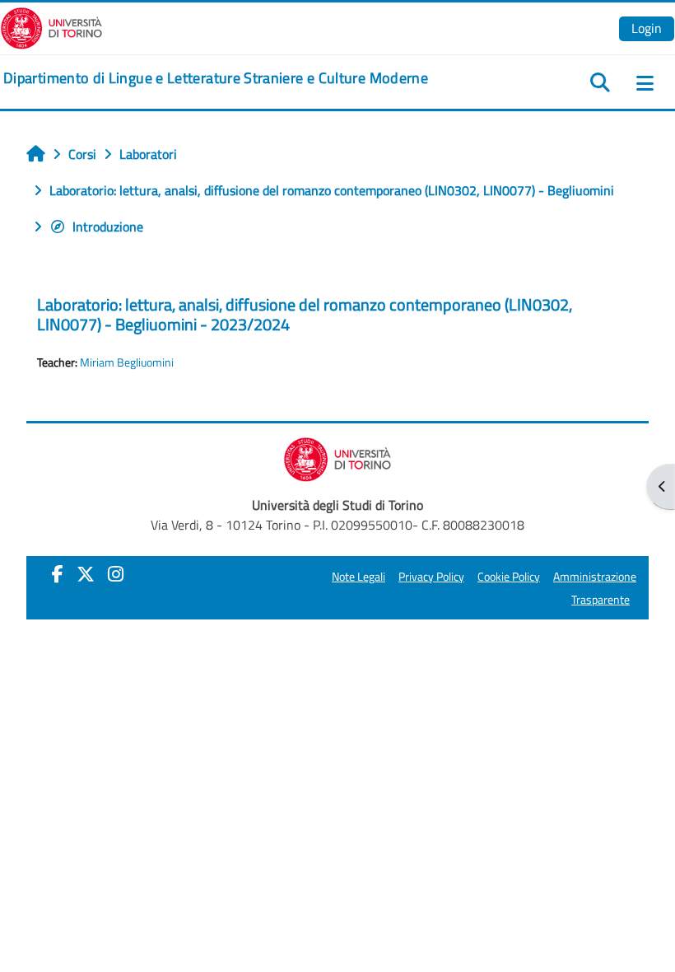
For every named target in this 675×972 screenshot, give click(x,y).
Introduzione (107, 226)
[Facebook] (57, 574)
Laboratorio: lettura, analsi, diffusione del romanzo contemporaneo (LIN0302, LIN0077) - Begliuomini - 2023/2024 (304, 314)
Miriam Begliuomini (127, 362)
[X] (85, 574)
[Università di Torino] (51, 26)
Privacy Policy (431, 577)
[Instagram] (115, 574)
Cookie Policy (508, 577)
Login (646, 28)
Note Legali (358, 577)
